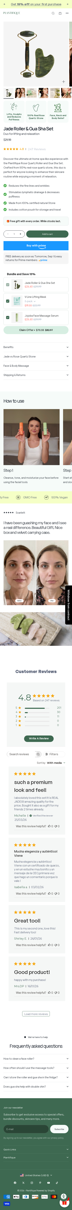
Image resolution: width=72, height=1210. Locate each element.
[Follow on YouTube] (48, 1182)
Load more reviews (36, 1014)
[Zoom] (63, 81)
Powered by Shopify (45, 1190)
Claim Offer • (36, 329)
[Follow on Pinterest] (40, 1182)
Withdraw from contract (68, 605)
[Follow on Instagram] (31, 1182)
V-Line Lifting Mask (35, 296)
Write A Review (39, 738)
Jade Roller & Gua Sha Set (40, 282)
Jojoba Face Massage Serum (42, 315)
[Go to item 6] (66, 93)
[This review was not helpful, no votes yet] (56, 826)
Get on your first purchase (36, 4)
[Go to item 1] (8, 93)
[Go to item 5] (55, 93)
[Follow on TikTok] (57, 1182)
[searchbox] (21, 754)
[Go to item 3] (32, 93)
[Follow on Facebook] (15, 1182)
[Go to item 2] (20, 93)
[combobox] (51, 762)
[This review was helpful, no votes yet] (49, 826)
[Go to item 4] (43, 93)
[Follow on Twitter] (23, 1182)
